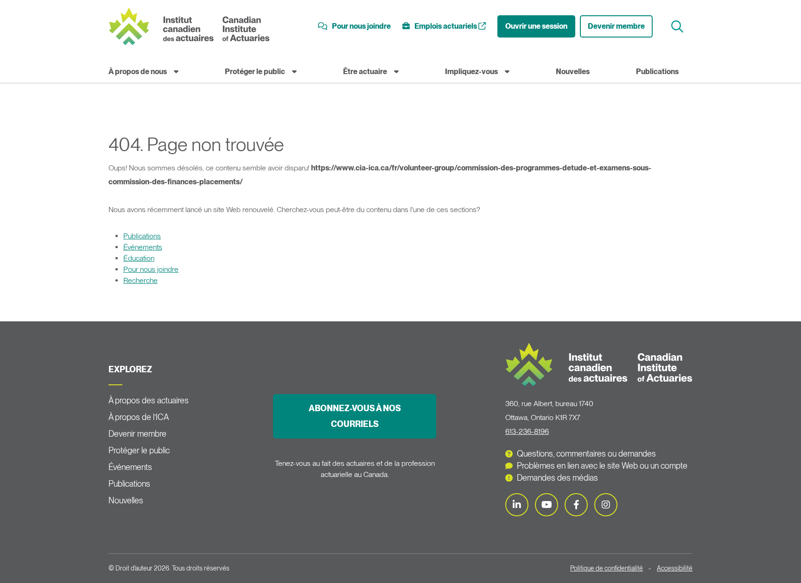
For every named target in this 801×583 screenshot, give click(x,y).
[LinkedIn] (516, 504)
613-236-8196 (527, 431)
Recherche (140, 280)
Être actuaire (365, 71)
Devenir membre (616, 26)
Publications (657, 71)
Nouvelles (573, 71)
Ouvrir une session (536, 26)
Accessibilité (675, 568)
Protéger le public (255, 71)
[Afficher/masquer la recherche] (678, 26)
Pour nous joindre (150, 269)
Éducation (138, 258)
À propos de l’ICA (138, 417)
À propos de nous (137, 71)
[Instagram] (605, 504)
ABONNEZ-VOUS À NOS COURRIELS (355, 416)
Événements (142, 247)
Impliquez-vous (471, 71)
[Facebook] (576, 504)
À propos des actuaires (148, 400)
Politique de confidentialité (606, 568)
